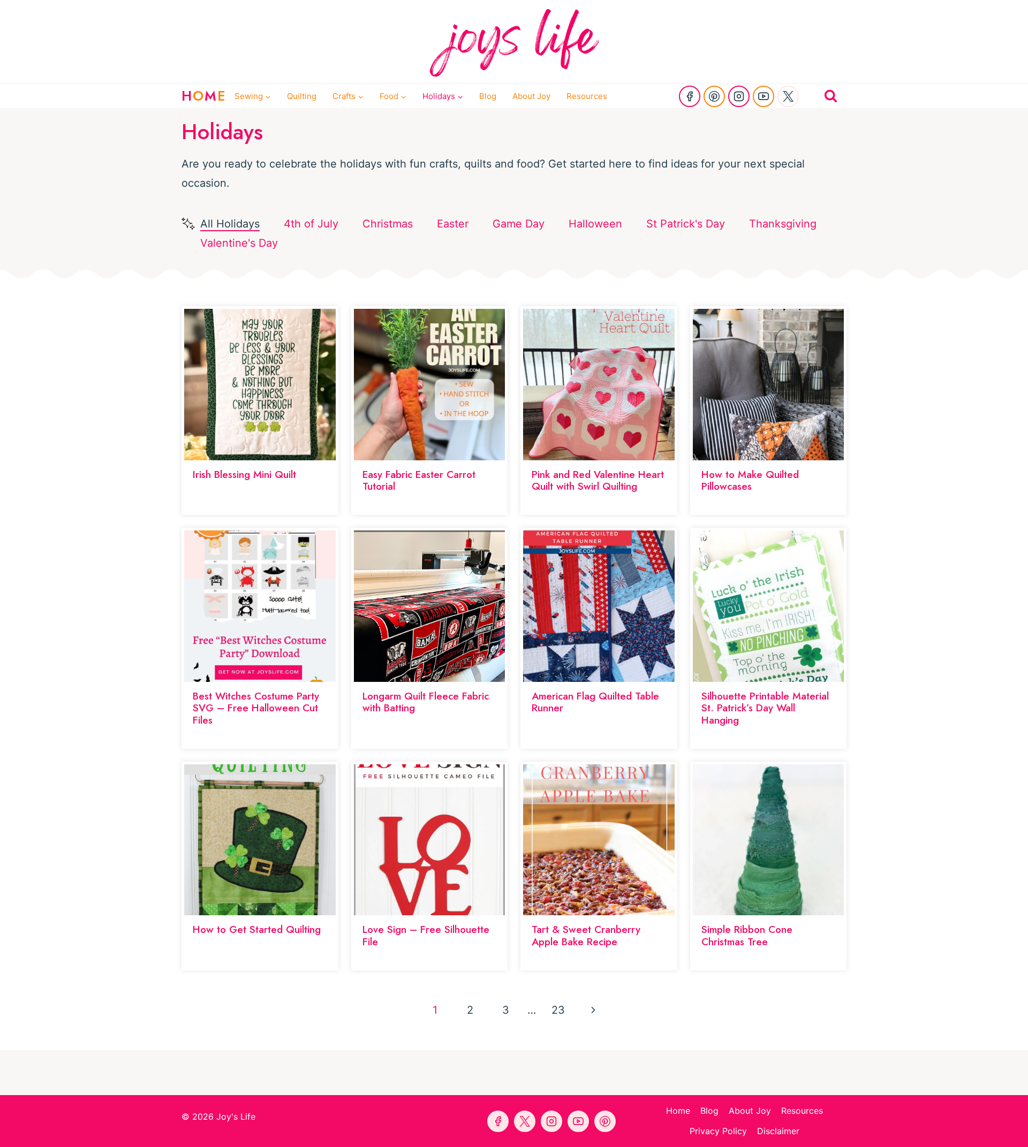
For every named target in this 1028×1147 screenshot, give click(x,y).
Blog (487, 96)
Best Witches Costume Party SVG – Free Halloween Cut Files (256, 708)
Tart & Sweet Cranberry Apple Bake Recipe (586, 935)
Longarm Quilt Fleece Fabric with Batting (425, 702)
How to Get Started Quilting (257, 929)
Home (678, 1110)
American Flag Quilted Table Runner (595, 702)
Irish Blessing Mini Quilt (244, 474)
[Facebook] (689, 96)
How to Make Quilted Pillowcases (750, 480)
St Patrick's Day (685, 223)
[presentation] (260, 384)
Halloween (595, 223)
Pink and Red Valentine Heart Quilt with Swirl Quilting (598, 480)
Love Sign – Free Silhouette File (425, 935)
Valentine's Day (239, 243)
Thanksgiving (783, 223)
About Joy (531, 96)
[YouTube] (763, 96)
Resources (586, 96)
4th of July (311, 223)
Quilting (301, 96)
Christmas (387, 223)
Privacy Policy (718, 1131)
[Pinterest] (714, 96)
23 (558, 1010)
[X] (788, 96)
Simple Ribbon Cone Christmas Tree (746, 935)
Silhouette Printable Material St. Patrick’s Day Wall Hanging (765, 708)
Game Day (519, 223)
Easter (452, 223)
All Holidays (230, 223)
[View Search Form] (830, 96)
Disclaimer (778, 1131)
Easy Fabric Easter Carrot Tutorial (418, 480)
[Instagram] (739, 96)
